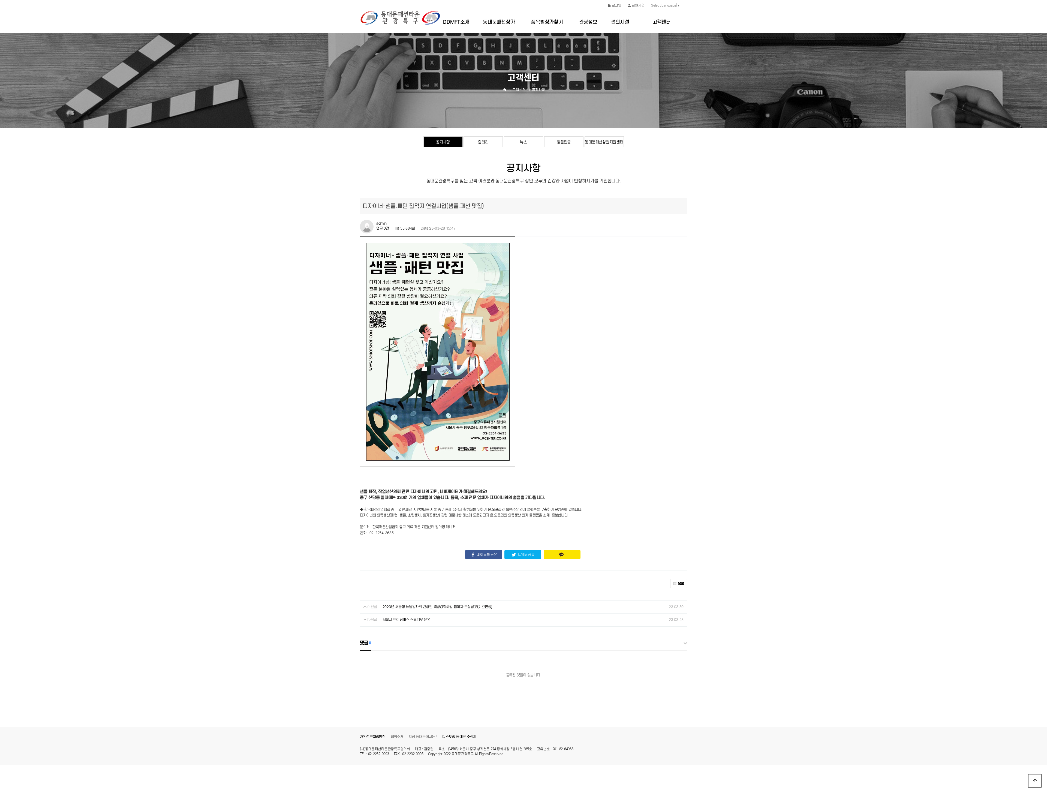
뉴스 (523, 142)
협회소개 (397, 736)
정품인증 (564, 142)
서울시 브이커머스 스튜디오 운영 (407, 619)
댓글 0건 (382, 228)
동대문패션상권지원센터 (604, 142)
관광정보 (588, 22)
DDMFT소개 (456, 22)
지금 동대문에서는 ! (422, 736)
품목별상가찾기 (547, 22)
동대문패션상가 (499, 22)
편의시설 (620, 22)
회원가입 (638, 5)
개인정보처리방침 (373, 736)
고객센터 (661, 22)
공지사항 (443, 142)
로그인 (616, 5)
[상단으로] (1035, 781)
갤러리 (483, 142)
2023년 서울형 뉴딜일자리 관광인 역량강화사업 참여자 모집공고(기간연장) (437, 607)
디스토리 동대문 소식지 (459, 736)
